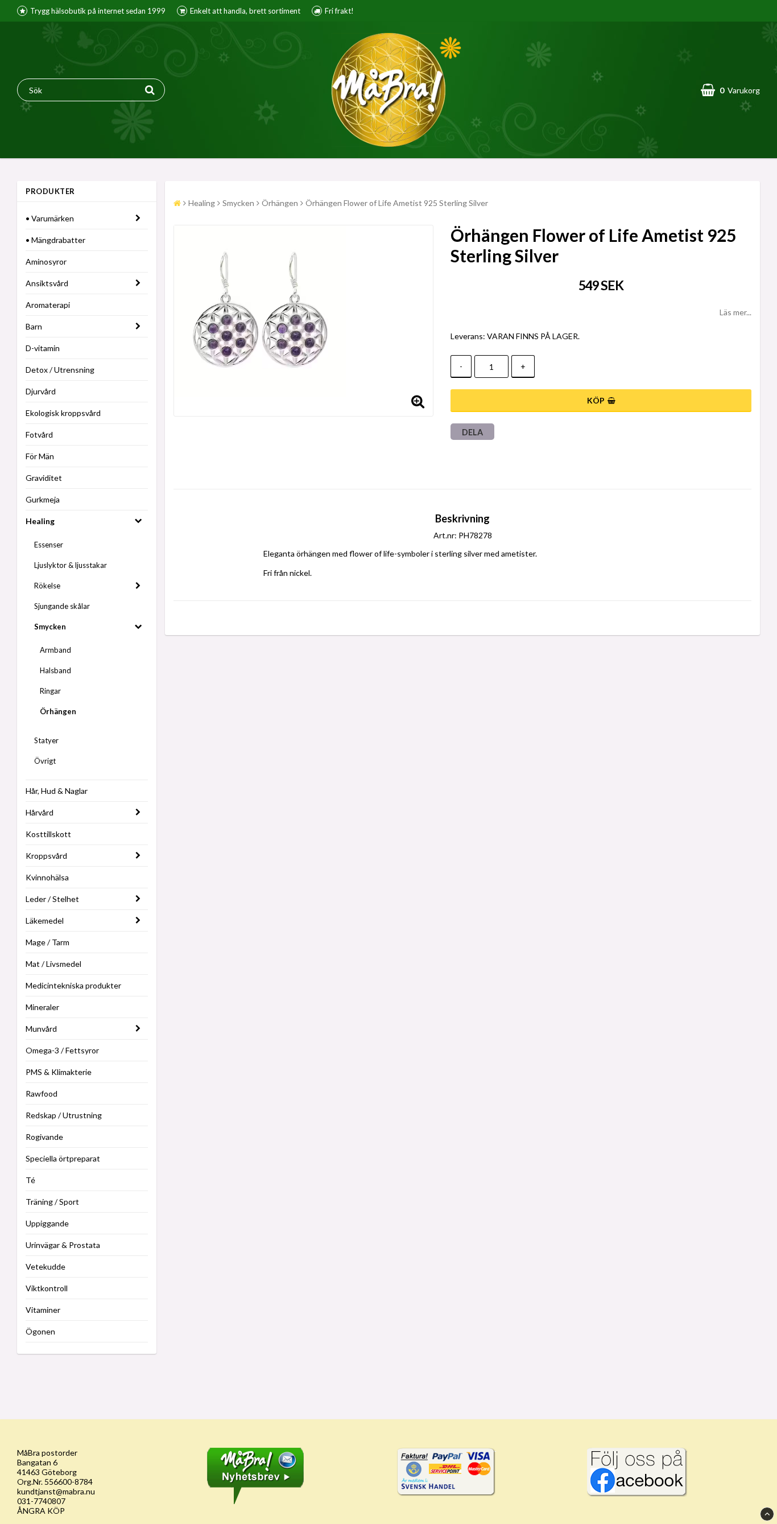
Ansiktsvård (47, 283)
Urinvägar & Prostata (63, 1245)
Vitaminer (43, 1310)
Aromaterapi (48, 305)
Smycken (50, 626)
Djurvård (41, 391)
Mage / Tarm (47, 942)
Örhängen (58, 711)
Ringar (50, 690)
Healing (40, 521)
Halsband (55, 670)
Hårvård (39, 812)
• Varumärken (50, 218)
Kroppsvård (46, 855)
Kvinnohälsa (47, 877)
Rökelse (47, 585)
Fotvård (39, 434)
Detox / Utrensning (60, 369)
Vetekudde (45, 1266)
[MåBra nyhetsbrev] (255, 1501)
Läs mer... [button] (735, 312)
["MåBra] (637, 1493)
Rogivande (44, 1137)
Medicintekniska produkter (73, 985)
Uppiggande (47, 1223)
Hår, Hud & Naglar (57, 791)
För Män (40, 456)
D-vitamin (43, 348)
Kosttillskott (48, 834)
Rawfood (41, 1093)
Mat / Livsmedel (53, 964)
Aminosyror (46, 261)
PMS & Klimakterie (59, 1072)
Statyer (46, 740)
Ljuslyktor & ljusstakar (70, 565)
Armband (55, 649)
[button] (730, 90)
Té (30, 1180)
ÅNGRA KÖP (41, 1510)
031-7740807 (41, 1501)
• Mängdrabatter (55, 240)
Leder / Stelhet (52, 899)
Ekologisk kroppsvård (63, 413)
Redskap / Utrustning (64, 1115)
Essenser (48, 544)
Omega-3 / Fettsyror (62, 1050)
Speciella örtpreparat (63, 1158)
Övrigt (45, 760)
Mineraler (42, 1007)
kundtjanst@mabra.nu (56, 1491)
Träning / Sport (52, 1201)
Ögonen (40, 1331)
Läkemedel (45, 920)
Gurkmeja (43, 499)
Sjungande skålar (62, 606)
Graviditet (44, 478)
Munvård (41, 1028)
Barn (34, 326)
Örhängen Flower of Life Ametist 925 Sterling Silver (396, 203)
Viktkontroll (47, 1288)
